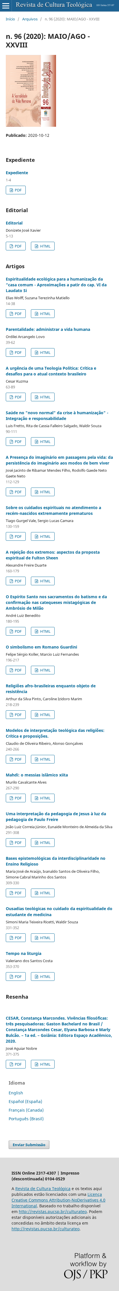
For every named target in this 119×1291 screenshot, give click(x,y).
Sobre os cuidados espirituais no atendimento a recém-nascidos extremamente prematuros (53, 510)
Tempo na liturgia (23, 953)
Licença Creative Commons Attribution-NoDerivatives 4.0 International (58, 1200)
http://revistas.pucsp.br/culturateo (53, 1211)
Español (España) (25, 1101)
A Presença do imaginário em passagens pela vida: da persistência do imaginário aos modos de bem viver (59, 460)
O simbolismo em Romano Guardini (41, 647)
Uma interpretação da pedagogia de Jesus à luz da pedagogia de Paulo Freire (56, 816)
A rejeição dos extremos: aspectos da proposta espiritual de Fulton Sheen (53, 555)
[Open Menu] (6, 5)
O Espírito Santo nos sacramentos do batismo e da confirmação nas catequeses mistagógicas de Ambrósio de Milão (56, 602)
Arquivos (30, 19)
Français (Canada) (26, 1110)
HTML (45, 246)
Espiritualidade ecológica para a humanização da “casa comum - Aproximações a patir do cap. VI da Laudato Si (56, 284)
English (16, 1093)
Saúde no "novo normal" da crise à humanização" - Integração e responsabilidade (57, 415)
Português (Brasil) (26, 1118)
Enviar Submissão (29, 1144)
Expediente (17, 172)
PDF (18, 190)
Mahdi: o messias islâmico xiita (37, 775)
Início (10, 19)
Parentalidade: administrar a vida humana (48, 329)
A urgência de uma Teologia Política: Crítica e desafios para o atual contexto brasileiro (51, 371)
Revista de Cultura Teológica (42, 1188)
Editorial (14, 223)
